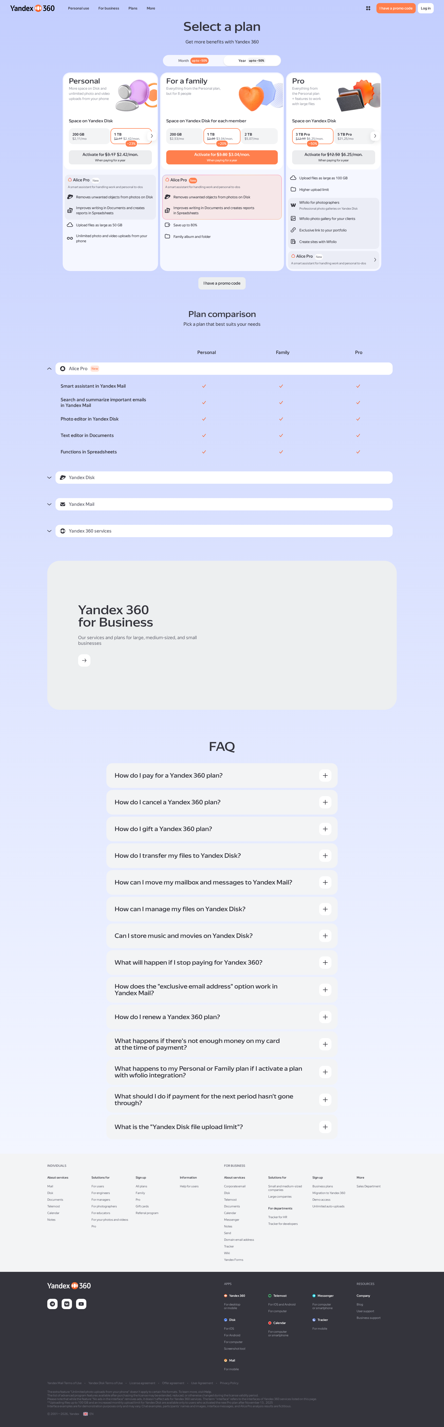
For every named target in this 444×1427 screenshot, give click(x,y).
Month (192, 61)
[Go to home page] (32, 8)
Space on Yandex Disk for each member (206, 120)
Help (207, 1392)
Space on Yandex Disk (91, 120)
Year (251, 61)
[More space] (151, 136)
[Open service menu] (368, 8)
